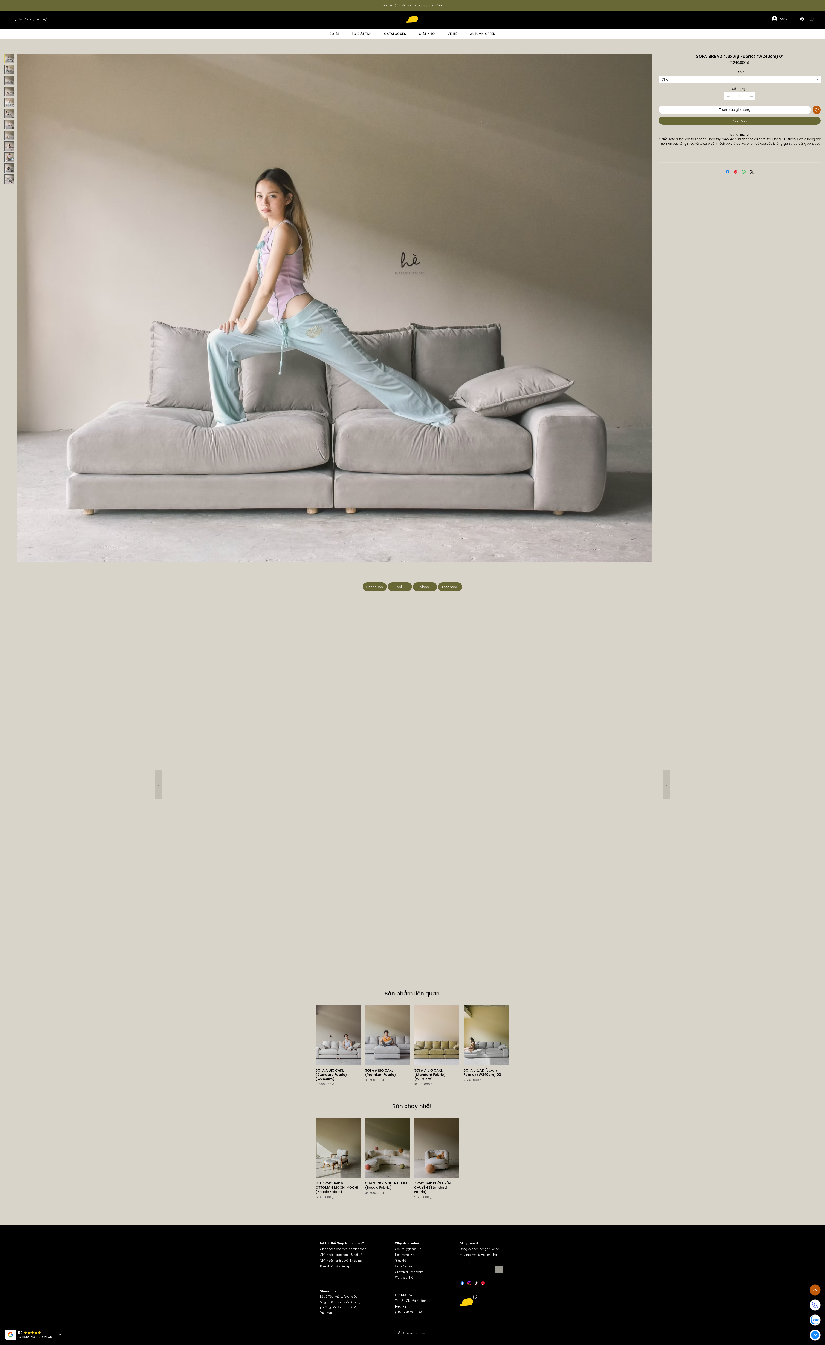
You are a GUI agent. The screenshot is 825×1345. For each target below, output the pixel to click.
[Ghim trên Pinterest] (735, 176)
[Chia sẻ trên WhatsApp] (743, 176)
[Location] (802, 19)
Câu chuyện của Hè (408, 1249)
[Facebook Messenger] (815, 1335)
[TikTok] (476, 1283)
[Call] (815, 1305)
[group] (412, 1051)
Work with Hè (404, 1277)
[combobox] (740, 79)
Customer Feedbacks (409, 1272)
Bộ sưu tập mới (420, 5)
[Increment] (752, 96)
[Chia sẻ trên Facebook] (727, 176)
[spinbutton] (739, 96)
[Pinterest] (483, 1283)
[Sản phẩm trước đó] (309, 1034)
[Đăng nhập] (772, 19)
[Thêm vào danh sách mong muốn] (817, 110)
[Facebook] (462, 1283)
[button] (811, 19)
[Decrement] (727, 96)
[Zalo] (815, 1320)
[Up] (815, 1290)
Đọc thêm (739, 148)
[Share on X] (752, 176)
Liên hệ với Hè (404, 1255)
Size (740, 72)
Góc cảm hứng (405, 1266)
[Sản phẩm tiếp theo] (514, 1034)
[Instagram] (469, 1283)
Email (464, 1263)
